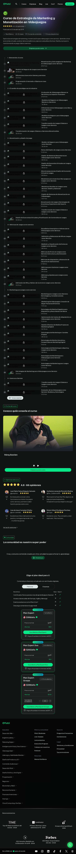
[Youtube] (36, 851)
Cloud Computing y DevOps (11, 803)
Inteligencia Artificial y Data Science (14, 746)
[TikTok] (54, 851)
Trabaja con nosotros (42, 747)
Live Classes (38, 737)
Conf (53, 4)
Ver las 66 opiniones (9, 527)
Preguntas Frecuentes (65, 733)
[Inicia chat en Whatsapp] (70, 845)
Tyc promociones (63, 752)
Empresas (32, 4)
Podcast (37, 751)
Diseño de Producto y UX (10, 759)
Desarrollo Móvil (7, 768)
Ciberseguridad (7, 751)
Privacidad (60, 749)
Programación (7, 777)
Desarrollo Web (7, 733)
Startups (5, 799)
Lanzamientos (39, 740)
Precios (60, 4)
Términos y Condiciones (65, 745)
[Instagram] (42, 851)
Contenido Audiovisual (10, 764)
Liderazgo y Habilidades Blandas (13, 755)
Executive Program (41, 744)
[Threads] (72, 851)
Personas (30, 586)
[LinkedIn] (48, 851)
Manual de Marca (40, 759)
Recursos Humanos (8, 790)
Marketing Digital (8, 742)
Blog (40, 4)
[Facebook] (60, 851)
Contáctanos (61, 737)
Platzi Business (39, 733)
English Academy (8, 738)
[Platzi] (7, 4)
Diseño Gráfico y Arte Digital (11, 772)
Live (46, 4)
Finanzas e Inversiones (9, 794)
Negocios (5, 781)
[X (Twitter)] (66, 851)
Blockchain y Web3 (8, 786)
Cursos (24, 4)
